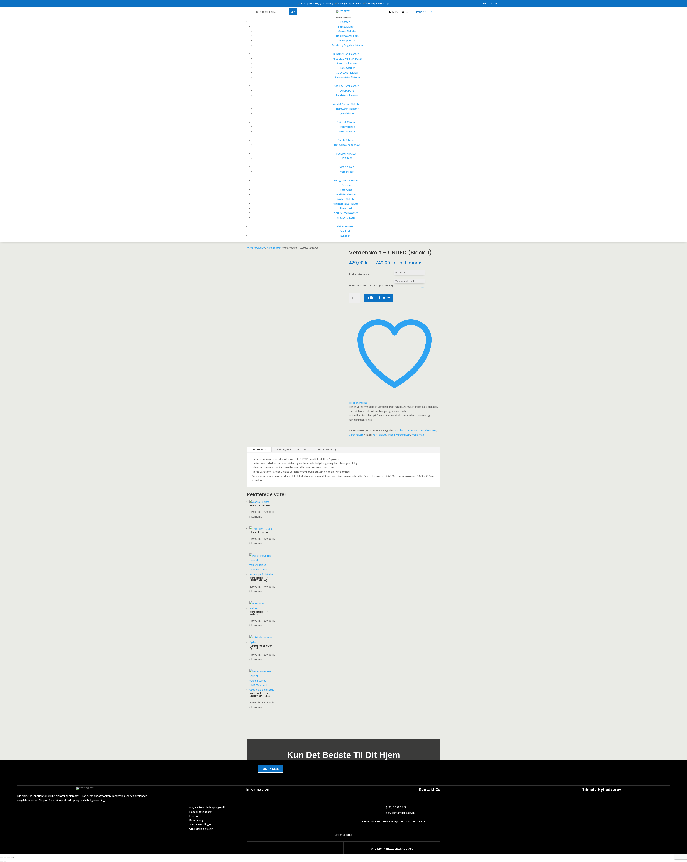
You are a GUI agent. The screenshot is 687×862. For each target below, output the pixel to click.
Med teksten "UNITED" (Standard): (371, 285)
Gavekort (344, 231)
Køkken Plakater (346, 199)
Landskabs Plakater (347, 95)
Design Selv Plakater (346, 180)
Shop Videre (270, 768)
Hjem (250, 247)
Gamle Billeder (346, 140)
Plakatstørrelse (359, 274)
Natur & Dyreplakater (346, 86)
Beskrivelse (259, 449)
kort (375, 434)
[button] (343, 17)
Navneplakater (347, 40)
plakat (382, 434)
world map (418, 434)
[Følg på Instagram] (207, 3)
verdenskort (403, 434)
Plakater (345, 22)
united (391, 434)
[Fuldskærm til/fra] (5, 857)
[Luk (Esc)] (12, 857)
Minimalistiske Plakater (346, 203)
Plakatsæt (346, 208)
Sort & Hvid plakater (346, 213)
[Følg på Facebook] (200, 3)
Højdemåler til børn (347, 36)
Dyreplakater (347, 90)
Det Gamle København (347, 144)
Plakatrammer (345, 226)
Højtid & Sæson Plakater (346, 104)
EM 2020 (347, 158)
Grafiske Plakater (346, 194)
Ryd (423, 287)
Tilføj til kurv (378, 297)
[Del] (8, 857)
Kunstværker (347, 68)
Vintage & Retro (346, 217)
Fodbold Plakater (346, 153)
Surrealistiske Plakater (347, 77)
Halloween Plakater (347, 108)
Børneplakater (346, 26)
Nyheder (345, 235)
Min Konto (396, 12)
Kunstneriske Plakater (346, 54)
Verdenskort (347, 171)
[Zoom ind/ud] (1, 857)
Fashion (346, 185)
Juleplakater (347, 113)
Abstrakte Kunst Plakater (347, 58)
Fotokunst (346, 189)
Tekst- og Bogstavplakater (347, 45)
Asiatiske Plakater (347, 63)
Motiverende (347, 126)
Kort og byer (346, 167)
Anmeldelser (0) (326, 449)
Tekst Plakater (347, 131)
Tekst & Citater (346, 122)
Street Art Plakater (347, 72)
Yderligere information (291, 449)
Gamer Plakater (347, 31)
